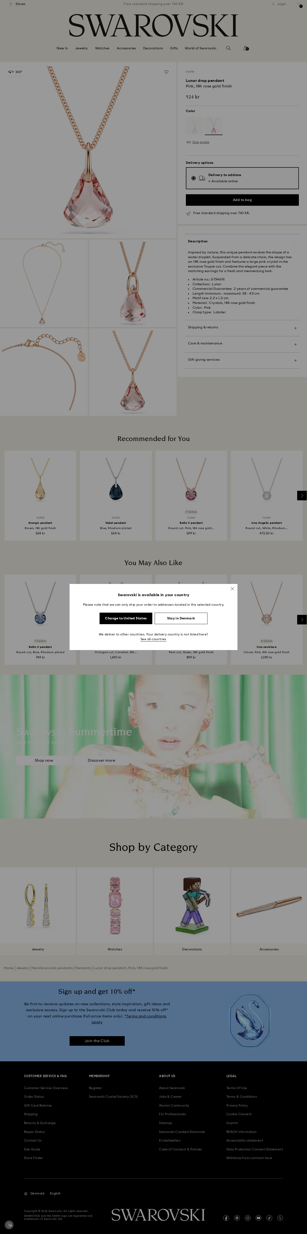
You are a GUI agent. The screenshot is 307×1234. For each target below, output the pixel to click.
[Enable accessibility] (9, 1225)
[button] (232, 588)
